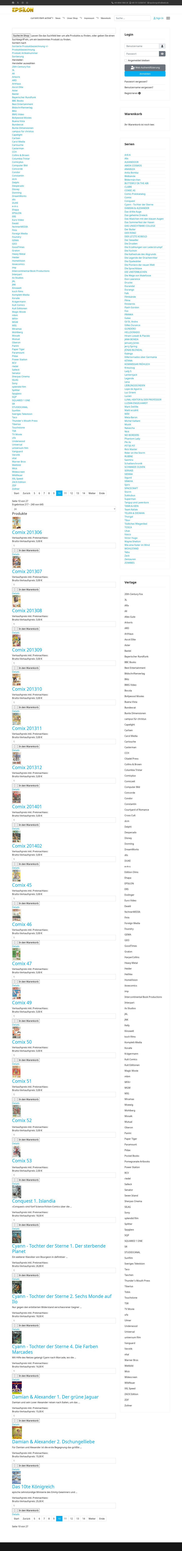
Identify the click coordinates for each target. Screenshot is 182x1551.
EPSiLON (16, 213)
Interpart (17, 274)
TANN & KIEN (131, 506)
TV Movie (17, 434)
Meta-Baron (131, 417)
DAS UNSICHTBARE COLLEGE (140, 225)
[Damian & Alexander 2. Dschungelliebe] (64, 1432)
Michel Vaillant (132, 420)
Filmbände (130, 296)
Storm (128, 491)
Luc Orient (130, 392)
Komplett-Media (20, 294)
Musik (128, 424)
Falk (127, 293)
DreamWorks (19, 196)
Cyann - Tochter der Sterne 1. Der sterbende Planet (59, 1248)
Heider (15, 257)
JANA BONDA (131, 339)
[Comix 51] (64, 1072)
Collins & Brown (20, 155)
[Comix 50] (64, 1032)
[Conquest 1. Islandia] (64, 1191)
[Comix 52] (64, 1111)
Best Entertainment (22, 104)
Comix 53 (22, 1161)
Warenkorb (106, 18)
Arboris (16, 76)
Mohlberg (17, 332)
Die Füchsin (131, 250)
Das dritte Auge (133, 211)
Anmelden (145, 73)
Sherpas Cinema (21, 376)
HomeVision (18, 260)
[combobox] (132, 18)
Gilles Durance (132, 325)
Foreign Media (20, 233)
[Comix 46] (64, 915)
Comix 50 (22, 1042)
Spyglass (16, 393)
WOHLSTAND (132, 548)
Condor (16, 172)
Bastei (15, 93)
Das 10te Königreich (33, 1486)
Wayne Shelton (133, 541)
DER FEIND (130, 232)
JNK (14, 284)
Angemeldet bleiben (139, 60)
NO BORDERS (132, 435)
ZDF (14, 485)
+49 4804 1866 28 (121, 3)
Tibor (127, 520)
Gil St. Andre (131, 321)
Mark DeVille (131, 406)
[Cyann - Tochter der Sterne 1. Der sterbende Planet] (64, 1236)
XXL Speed (17, 478)
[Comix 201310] (64, 680)
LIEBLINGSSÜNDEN (135, 385)
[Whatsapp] (27, 2)
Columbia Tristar (21, 158)
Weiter (92, 493)
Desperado (18, 185)
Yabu (127, 552)
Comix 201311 (27, 728)
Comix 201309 (27, 650)
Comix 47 (22, 963)
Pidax (15, 356)
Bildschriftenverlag (22, 107)
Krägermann (19, 301)
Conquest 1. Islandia (33, 1201)
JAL (13, 281)
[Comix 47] (64, 954)
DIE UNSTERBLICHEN (136, 271)
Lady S (128, 371)
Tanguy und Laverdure (137, 502)
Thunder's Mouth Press (25, 420)
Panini (15, 345)
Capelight (17, 134)
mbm (15, 315)
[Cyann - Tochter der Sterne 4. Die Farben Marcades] (64, 1337)
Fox (126, 310)
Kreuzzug (130, 367)
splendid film (19, 386)
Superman (130, 498)
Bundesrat (17, 124)
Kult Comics (18, 305)
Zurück (26, 493)
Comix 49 (22, 1002)
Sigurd (128, 477)
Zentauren (130, 559)
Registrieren (131, 93)
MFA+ (15, 318)
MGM (15, 322)
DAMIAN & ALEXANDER (137, 208)
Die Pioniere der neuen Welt (140, 264)
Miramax (17, 328)
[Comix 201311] (64, 719)
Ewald (15, 223)
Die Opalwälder (133, 261)
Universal (17, 444)
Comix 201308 (27, 610)
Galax (128, 318)
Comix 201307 (27, 571)
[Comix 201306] (64, 523)
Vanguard (17, 451)
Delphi (15, 182)
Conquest (130, 201)
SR (13, 403)
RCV (14, 362)
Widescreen (18, 471)
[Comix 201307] (64, 562)
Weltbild (16, 465)
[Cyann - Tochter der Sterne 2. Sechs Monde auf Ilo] (64, 1287)
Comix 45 (22, 885)
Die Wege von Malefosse (138, 275)
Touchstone (18, 427)
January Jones (132, 342)
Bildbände (130, 176)
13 (77, 493)
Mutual (16, 339)
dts (13, 199)
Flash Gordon (132, 307)
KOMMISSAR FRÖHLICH (137, 364)
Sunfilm (16, 410)
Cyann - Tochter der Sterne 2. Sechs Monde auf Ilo (61, 1299)
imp (14, 267)
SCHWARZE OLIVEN (135, 467)
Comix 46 (22, 924)
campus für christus (23, 131)
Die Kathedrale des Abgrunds (140, 254)
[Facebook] (13, 2)
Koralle (16, 298)
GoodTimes (18, 247)
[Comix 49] (64, 993)
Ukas (127, 530)
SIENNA (129, 474)
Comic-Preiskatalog (135, 193)
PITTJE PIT (130, 445)
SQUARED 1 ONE (21, 400)
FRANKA (129, 314)
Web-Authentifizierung (147, 67)
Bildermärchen (132, 179)
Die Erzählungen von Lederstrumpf (143, 247)
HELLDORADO (132, 332)
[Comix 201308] (64, 601)
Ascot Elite (17, 87)
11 (65, 493)
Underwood (18, 441)
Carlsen (16, 138)
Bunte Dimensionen (22, 128)
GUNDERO (130, 328)
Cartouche (17, 145)
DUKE (15, 202)
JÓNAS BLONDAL (133, 350)
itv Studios (17, 277)
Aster (15, 90)
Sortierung (18, 56)
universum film (20, 448)
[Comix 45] (64, 876)
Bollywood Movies (22, 117)
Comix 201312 (27, 767)
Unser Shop (72, 18)
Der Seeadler (131, 240)
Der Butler (130, 229)
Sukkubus (130, 495)
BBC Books (18, 100)
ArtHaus (16, 83)
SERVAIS (129, 470)
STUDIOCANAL (20, 407)
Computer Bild (20, 165)
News (57, 18)
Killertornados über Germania (141, 357)
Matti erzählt (131, 410)
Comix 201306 (27, 532)
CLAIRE (128, 186)
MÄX (127, 413)
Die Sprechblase (133, 268)
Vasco (128, 534)
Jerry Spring (131, 346)
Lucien (128, 396)
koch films (17, 291)
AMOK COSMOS (133, 165)
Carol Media (18, 141)
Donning (16, 192)
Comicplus (17, 162)
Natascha (130, 428)
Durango (129, 289)
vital (14, 458)
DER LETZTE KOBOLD (136, 236)
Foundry (16, 236)
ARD (14, 80)
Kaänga (129, 353)
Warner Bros (19, 461)
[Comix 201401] (64, 797)
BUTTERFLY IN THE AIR (136, 183)
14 (83, 493)
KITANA (128, 360)
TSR (14, 431)
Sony (14, 383)
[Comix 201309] (64, 640)
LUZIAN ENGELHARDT (136, 403)
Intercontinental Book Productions (30, 270)
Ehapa (15, 209)
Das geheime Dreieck (136, 215)
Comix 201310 (27, 689)
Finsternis (130, 303)
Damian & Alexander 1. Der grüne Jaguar (55, 1397)
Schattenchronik (133, 463)
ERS (14, 216)
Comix (128, 197)
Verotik (16, 454)
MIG (14, 325)
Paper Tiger (18, 349)
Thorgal (129, 516)
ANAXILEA (130, 169)
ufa (14, 437)
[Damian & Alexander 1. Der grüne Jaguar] (64, 1387)
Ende (102, 493)
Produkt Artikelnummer (25, 53)
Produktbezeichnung (23, 49)
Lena (127, 381)
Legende (129, 378)
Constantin (18, 175)
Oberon (16, 342)
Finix (14, 230)
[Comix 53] (64, 1151)
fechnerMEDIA (20, 226)
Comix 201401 (27, 806)
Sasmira (129, 459)
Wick (14, 468)
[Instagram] (22, 2)
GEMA (15, 240)
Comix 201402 (27, 846)
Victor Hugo (131, 537)
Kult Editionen (19, 308)
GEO (14, 243)
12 (71, 493)
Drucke (128, 282)
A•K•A (128, 154)
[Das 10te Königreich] (64, 1477)
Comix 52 (22, 1120)
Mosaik (16, 335)
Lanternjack (131, 374)
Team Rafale (131, 509)
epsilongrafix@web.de (159, 3)
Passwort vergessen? (136, 81)
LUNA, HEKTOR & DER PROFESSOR (143, 399)
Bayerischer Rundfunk (24, 97)
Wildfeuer (17, 475)
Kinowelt (16, 288)
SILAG (15, 379)
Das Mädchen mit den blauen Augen (144, 218)
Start (16, 493)
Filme (127, 300)
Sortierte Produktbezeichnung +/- (30, 46)
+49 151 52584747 (138, 3)
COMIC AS (130, 190)
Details (15, 554)
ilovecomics (18, 264)
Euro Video (18, 219)
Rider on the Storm (135, 452)
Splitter (16, 390)
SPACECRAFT (131, 488)
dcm (14, 179)
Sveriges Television (22, 413)
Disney (15, 189)
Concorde (17, 168)
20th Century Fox (21, 66)
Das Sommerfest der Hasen (139, 222)
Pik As (128, 442)
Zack (127, 555)
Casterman (18, 148)
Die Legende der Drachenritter (141, 257)
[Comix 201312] (64, 758)
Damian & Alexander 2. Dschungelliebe (53, 1442)
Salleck (15, 369)
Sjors (127, 484)
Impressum (89, 18)
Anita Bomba (131, 172)
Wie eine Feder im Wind (137, 545)
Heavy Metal (18, 253)
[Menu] (168, 18)
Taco (14, 417)
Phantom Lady (132, 438)
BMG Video (18, 114)
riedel (15, 366)
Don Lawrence (132, 279)
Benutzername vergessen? (139, 87)
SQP (14, 396)
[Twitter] (18, 2)
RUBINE (129, 456)
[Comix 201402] (64, 836)
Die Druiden (131, 243)
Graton (16, 250)
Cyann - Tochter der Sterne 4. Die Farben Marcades (55, 1349)
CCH (14, 151)
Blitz (14, 110)
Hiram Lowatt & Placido (137, 335)
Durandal (130, 286)
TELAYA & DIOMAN (134, 513)
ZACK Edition (19, 482)
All (13, 73)
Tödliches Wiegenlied (136, 523)
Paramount (18, 352)
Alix (126, 158)
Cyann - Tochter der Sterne (139, 204)
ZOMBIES (130, 562)
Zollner (16, 488)
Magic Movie (19, 311)
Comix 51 (22, 1081)
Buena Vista (18, 121)
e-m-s (15, 206)
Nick (127, 431)
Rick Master (131, 449)
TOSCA (128, 527)
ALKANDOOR (131, 162)
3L (13, 70)
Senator (16, 373)
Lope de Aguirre (133, 389)
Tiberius (16, 424)
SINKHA (129, 481)
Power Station (19, 359)
